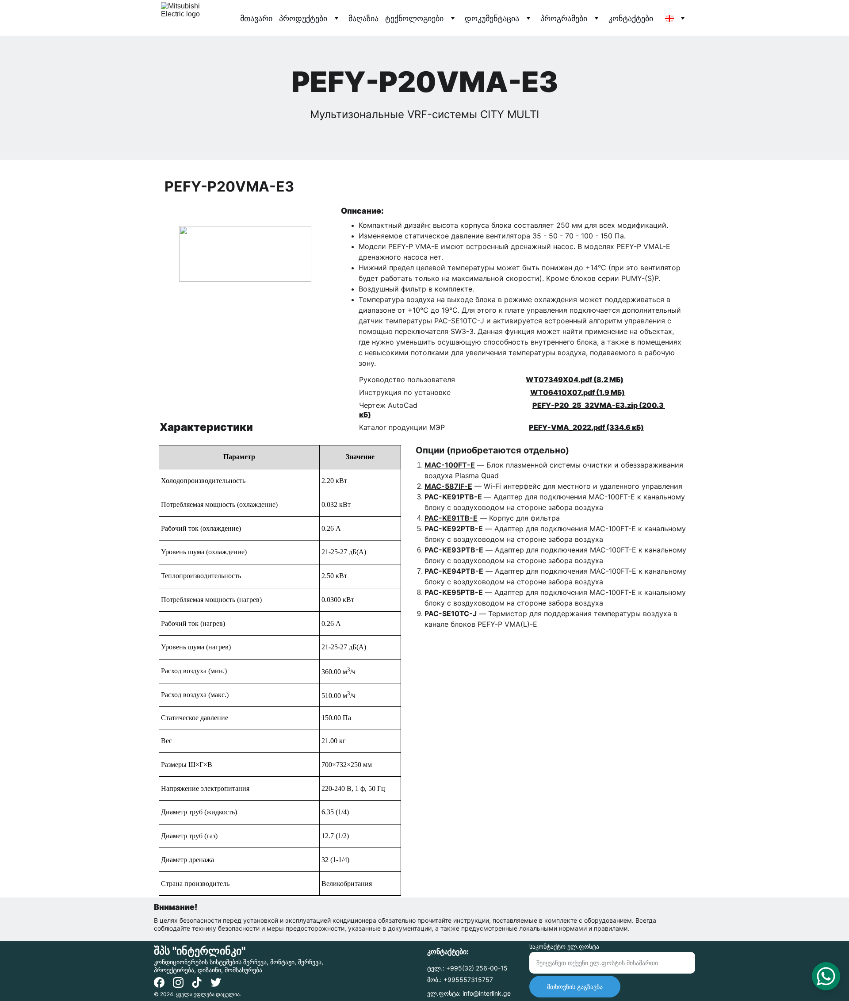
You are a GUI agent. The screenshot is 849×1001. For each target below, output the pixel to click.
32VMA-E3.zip (611, 405)
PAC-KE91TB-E (451, 518)
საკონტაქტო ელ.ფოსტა (564, 946)
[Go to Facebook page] (159, 982)
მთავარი (256, 18)
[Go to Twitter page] (215, 982)
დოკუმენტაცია (492, 18)
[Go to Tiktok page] (196, 982)
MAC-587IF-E (448, 486)
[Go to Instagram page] (178, 982)
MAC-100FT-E (449, 464)
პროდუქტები (303, 18)
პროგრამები (563, 18)
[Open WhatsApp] (826, 976)
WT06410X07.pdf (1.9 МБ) (577, 392)
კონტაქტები (630, 18)
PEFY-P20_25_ (558, 405)
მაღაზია (363, 18)
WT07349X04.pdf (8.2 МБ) (574, 379)
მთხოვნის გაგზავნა (575, 986)
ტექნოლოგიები (414, 18)
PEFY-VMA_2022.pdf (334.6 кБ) (586, 427)
